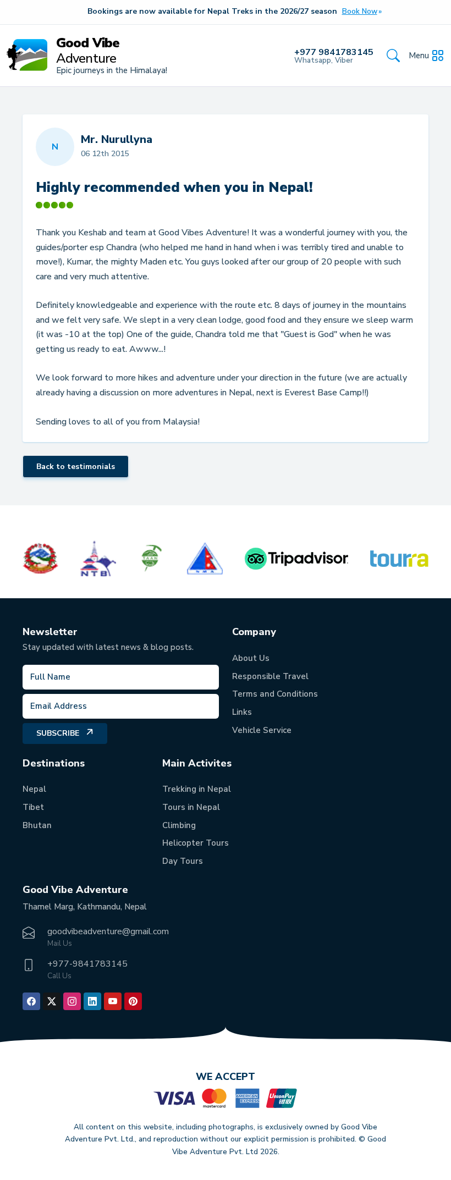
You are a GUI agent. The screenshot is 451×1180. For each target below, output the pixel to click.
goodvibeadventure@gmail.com (108, 931)
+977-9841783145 (87, 964)
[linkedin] (92, 1001)
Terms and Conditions (275, 693)
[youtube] (113, 1001)
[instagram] (72, 1001)
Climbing (179, 825)
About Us (251, 658)
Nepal (34, 789)
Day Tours (182, 861)
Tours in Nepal (191, 807)
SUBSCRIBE (57, 733)
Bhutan (37, 825)
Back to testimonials (75, 466)
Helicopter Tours (195, 842)
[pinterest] (133, 1001)
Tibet (33, 807)
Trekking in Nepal (196, 789)
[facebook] (31, 1001)
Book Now (359, 11)
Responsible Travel (270, 676)
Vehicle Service (262, 730)
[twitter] (52, 1001)
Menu (419, 55)
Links (242, 712)
